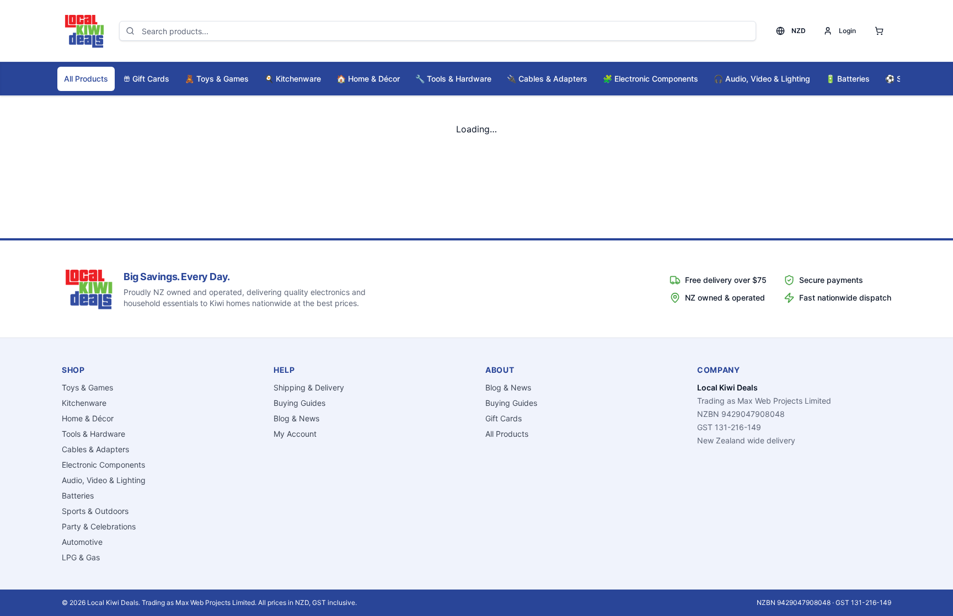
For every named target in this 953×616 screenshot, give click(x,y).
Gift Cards (150, 78)
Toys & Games (217, 78)
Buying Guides (299, 403)
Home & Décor (368, 78)
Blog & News (296, 418)
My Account (295, 433)
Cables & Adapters (547, 78)
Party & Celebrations (99, 526)
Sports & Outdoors (95, 511)
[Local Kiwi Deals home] (84, 31)
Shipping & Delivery (309, 387)
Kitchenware (292, 78)
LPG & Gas (81, 557)
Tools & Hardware (453, 78)
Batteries (848, 78)
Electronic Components (650, 78)
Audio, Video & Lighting (762, 78)
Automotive (82, 542)
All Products (86, 78)
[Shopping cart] (879, 31)
